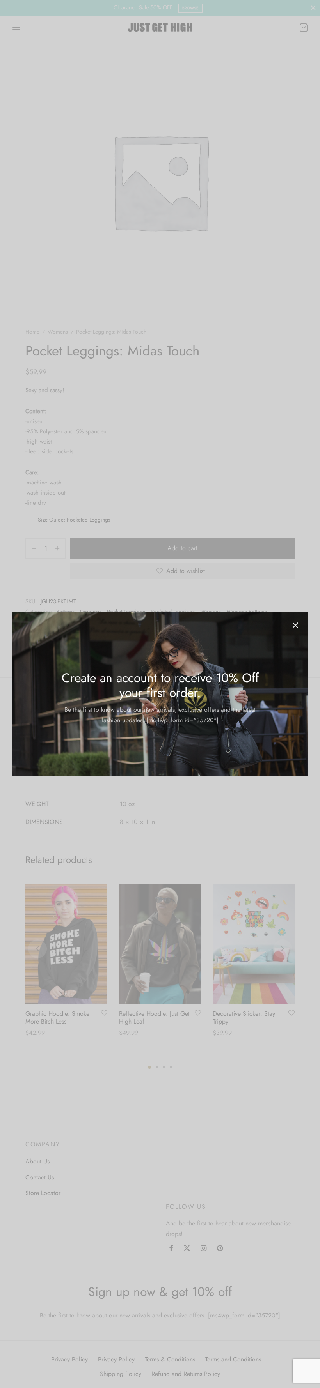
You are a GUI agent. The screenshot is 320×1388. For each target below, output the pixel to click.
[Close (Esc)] (295, 625)
